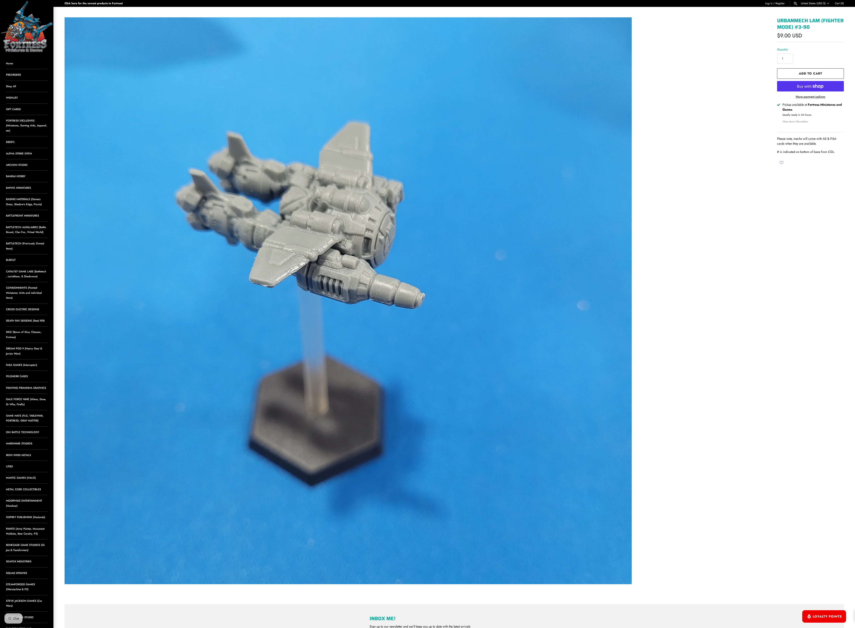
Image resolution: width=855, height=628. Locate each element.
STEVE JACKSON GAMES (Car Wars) (24, 603)
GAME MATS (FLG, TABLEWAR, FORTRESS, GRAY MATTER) (24, 418)
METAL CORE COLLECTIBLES (23, 489)
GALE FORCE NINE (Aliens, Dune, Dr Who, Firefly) (26, 401)
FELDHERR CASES (17, 376)
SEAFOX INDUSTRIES (18, 561)
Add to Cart (810, 73)
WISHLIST (12, 97)
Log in (768, 3)
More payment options (810, 97)
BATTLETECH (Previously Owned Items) (25, 245)
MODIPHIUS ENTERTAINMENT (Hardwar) (24, 503)
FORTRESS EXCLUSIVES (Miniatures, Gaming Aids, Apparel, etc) (26, 125)
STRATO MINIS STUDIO (20, 617)
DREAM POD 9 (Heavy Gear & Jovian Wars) (24, 350)
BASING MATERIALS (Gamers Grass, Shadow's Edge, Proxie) (24, 201)
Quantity (782, 49)
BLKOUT (11, 260)
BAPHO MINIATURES (18, 188)
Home (9, 63)
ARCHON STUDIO (17, 165)
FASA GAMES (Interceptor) (21, 365)
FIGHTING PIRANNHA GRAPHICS (26, 388)
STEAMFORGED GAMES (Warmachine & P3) (20, 586)
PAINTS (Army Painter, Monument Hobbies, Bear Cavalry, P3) (25, 531)
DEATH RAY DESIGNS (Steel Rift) (25, 320)
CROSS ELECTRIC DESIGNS (22, 309)
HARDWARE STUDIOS (19, 443)
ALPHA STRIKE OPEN (19, 153)
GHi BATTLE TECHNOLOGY (22, 432)
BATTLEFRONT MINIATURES (22, 215)
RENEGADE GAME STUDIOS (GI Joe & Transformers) (25, 547)
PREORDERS (13, 75)
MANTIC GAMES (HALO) (21, 478)
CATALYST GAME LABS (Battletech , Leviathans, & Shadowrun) (26, 273)
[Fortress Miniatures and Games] (26, 26)
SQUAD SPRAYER (16, 573)
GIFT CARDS (13, 109)
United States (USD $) (813, 3)
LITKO (9, 466)
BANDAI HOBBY (15, 176)
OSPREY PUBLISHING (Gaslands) (25, 517)
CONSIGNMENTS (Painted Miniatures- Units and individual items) (24, 293)
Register (780, 3)
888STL (10, 142)
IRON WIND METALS (18, 455)
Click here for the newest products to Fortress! (94, 3)
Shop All (11, 86)
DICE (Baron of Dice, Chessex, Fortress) (23, 334)
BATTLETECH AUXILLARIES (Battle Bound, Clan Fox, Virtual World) (26, 229)
